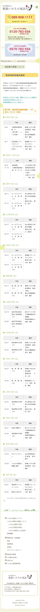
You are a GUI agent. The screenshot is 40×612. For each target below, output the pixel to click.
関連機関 (10, 533)
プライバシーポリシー (14, 550)
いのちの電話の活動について (17, 521)
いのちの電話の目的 (15, 524)
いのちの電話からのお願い (17, 530)
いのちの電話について (14, 518)
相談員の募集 (11, 554)
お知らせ (10, 560)
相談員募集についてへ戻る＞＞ (13, 102)
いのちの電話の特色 (15, 527)
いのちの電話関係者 (14, 563)
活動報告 (10, 544)
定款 (8, 541)
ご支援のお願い (12, 557)
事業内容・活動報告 (14, 538)
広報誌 (9, 547)
